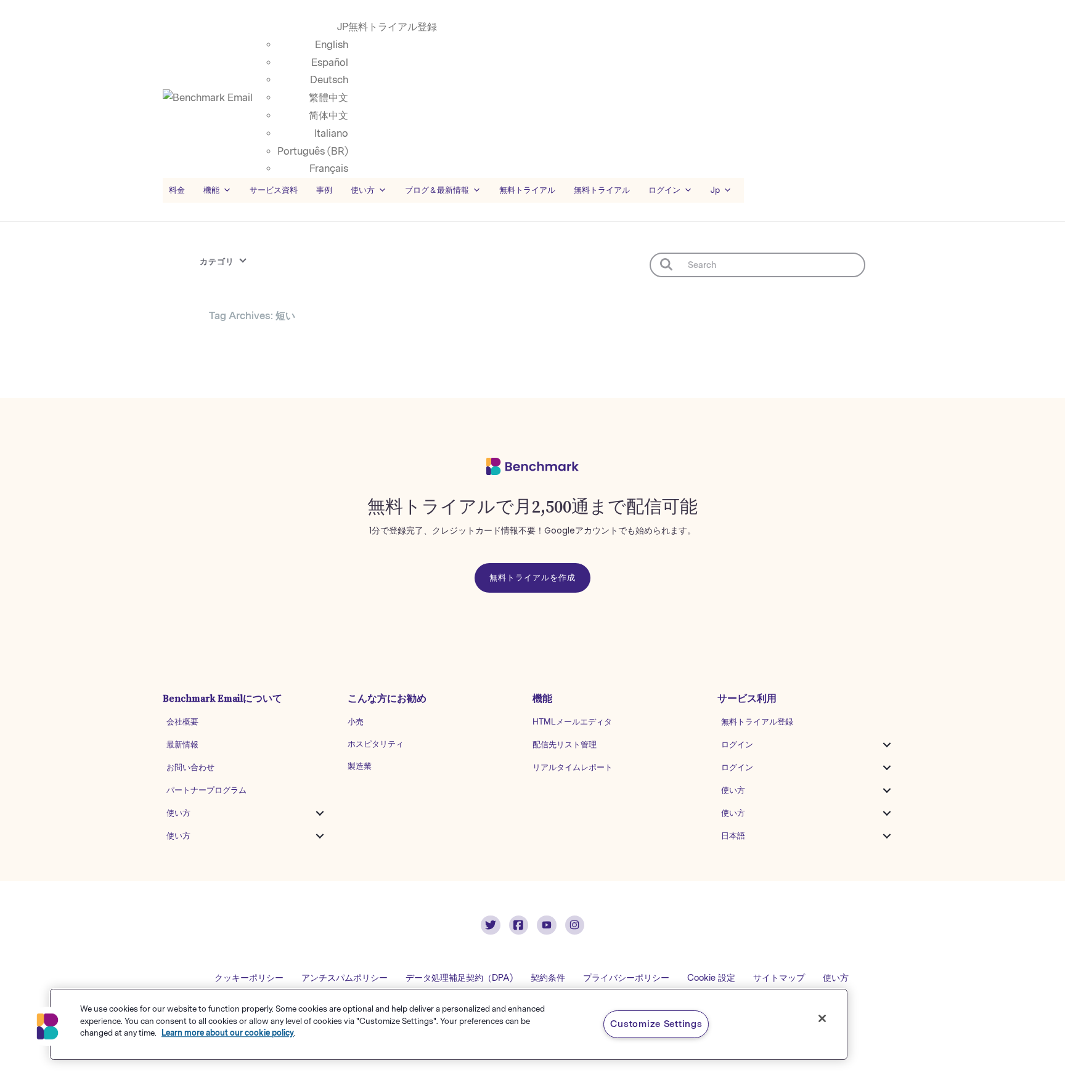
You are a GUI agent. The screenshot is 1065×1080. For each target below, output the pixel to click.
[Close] (822, 1018)
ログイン (737, 744)
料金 (177, 190)
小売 (356, 721)
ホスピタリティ (376, 744)
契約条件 (548, 978)
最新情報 (182, 744)
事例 (324, 190)
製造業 (360, 766)
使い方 (178, 813)
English (331, 45)
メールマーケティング (255, 337)
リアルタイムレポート (572, 767)
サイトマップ (779, 978)
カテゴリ (217, 261)
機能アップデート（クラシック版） (380, 341)
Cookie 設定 (711, 978)
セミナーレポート (249, 368)
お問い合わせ (190, 767)
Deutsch (329, 80)
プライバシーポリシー (626, 978)
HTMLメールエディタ (572, 721)
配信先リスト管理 (564, 744)
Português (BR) (312, 151)
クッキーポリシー (249, 978)
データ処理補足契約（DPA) (459, 978)
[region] (448, 1024)
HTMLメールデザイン (370, 390)
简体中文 (328, 115)
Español (329, 62)
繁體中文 (328, 98)
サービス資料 (274, 190)
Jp (715, 190)
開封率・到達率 (361, 368)
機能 (211, 190)
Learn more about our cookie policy (227, 1032)
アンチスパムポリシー (344, 978)
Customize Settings (656, 1023)
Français (328, 168)
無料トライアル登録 (392, 27)
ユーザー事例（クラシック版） (261, 393)
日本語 (733, 835)
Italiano (331, 133)
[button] (320, 813)
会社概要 (182, 721)
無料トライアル (602, 190)
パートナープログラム (206, 790)
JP (342, 27)
